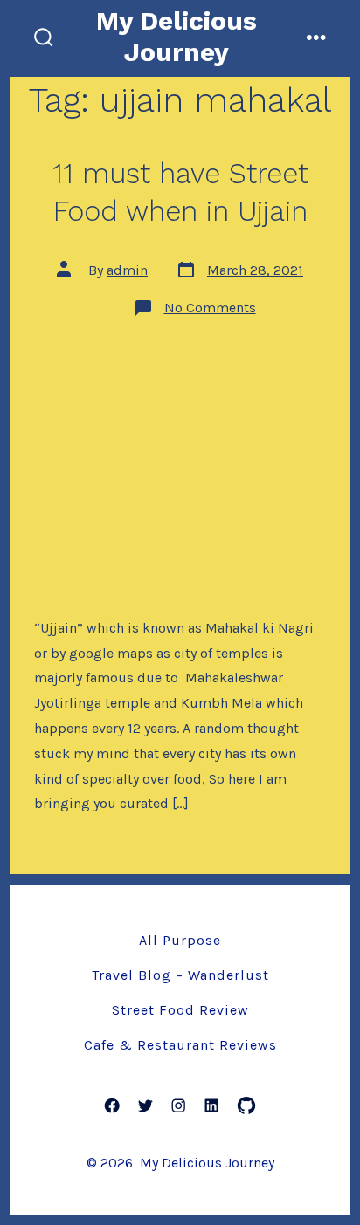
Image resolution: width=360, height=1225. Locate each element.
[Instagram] (178, 1105)
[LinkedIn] (211, 1105)
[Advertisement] (180, 465)
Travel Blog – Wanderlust (180, 975)
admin (127, 270)
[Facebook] (112, 1105)
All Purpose (180, 940)
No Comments (210, 307)
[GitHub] (246, 1105)
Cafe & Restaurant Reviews (180, 1045)
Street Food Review (180, 1010)
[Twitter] (145, 1105)
